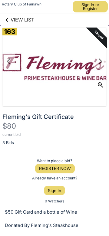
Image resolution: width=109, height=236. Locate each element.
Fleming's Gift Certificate (38, 116)
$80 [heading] (9, 126)
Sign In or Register (90, 6)
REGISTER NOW (55, 168)
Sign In (54, 190)
